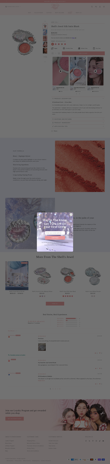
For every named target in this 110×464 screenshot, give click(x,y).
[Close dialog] (71, 214)
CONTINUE (55, 238)
